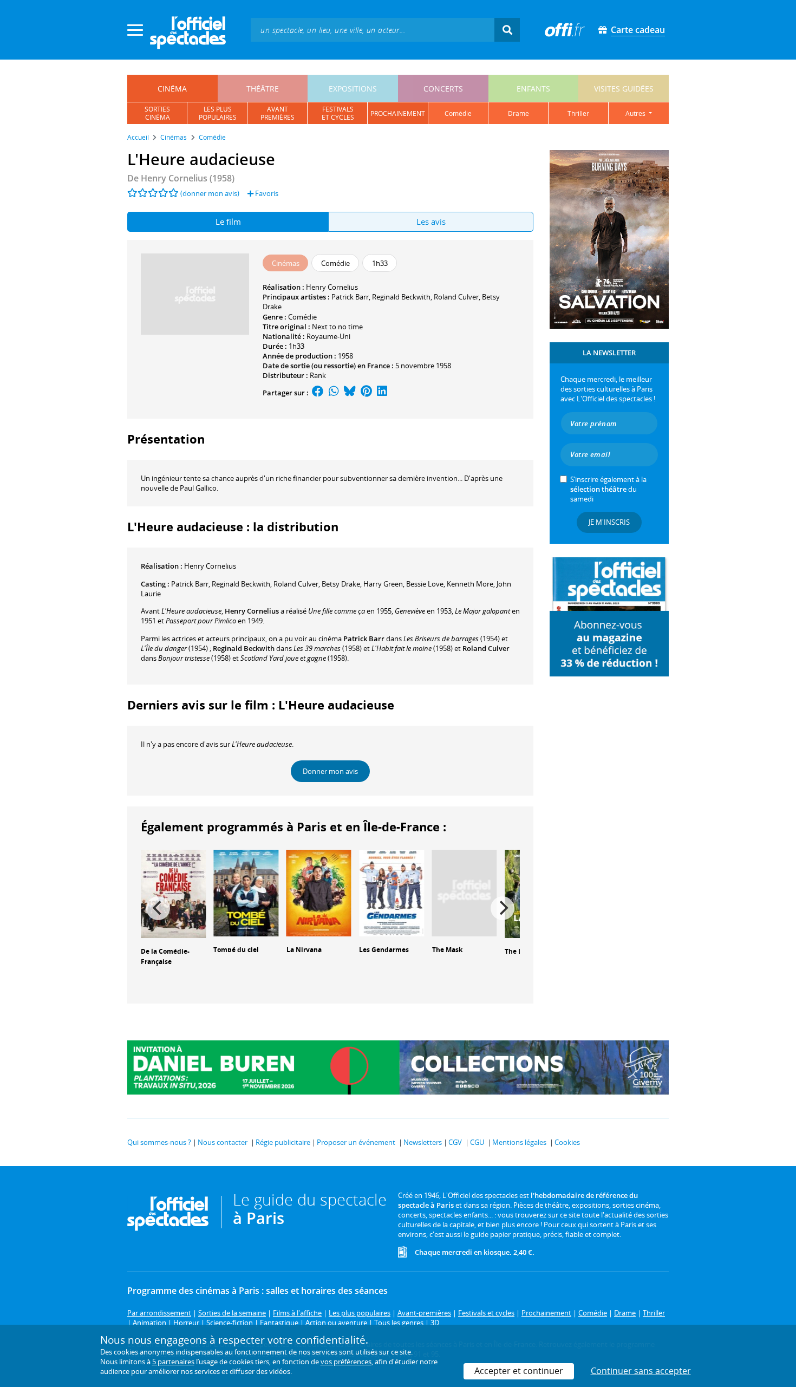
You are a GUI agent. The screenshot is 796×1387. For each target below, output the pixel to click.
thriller (578, 113)
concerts (443, 88)
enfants (533, 88)
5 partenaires (173, 1361)
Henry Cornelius (332, 287)
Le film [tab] (228, 221)
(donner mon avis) (209, 193)
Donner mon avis (330, 771)
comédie (458, 113)
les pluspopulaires (218, 113)
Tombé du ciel (236, 949)
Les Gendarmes (384, 949)
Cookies (567, 1142)
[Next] (502, 908)
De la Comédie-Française (165, 956)
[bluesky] (349, 393)
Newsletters (422, 1142)
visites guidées (624, 88)
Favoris (265, 193)
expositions (353, 88)
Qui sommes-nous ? (159, 1142)
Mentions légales (519, 1142)
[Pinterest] (366, 393)
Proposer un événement (356, 1142)
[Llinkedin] (382, 393)
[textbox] (372, 29)
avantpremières (277, 113)
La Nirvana (304, 949)
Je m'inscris (609, 522)
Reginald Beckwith (401, 297)
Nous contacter (222, 1142)
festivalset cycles (338, 113)
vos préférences (346, 1361)
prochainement (397, 113)
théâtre (262, 88)
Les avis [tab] (431, 221)
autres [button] (636, 113)
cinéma (172, 88)
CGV (455, 1142)
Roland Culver (456, 297)
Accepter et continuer (518, 1371)
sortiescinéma (157, 113)
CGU (477, 1142)
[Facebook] (317, 393)
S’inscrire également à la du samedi (608, 489)
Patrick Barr (350, 297)
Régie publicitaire (283, 1142)
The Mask (447, 949)
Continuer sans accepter (641, 1371)
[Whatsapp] (334, 393)
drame (518, 113)
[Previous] (158, 908)
